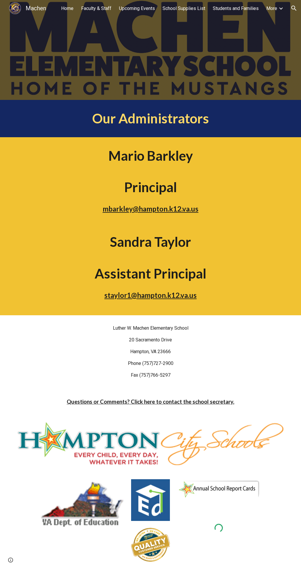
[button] (294, 8)
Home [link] (67, 8)
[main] (151, 118)
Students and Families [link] (236, 8)
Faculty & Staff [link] (96, 8)
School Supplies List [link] (184, 8)
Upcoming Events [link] (137, 8)
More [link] (271, 8)
